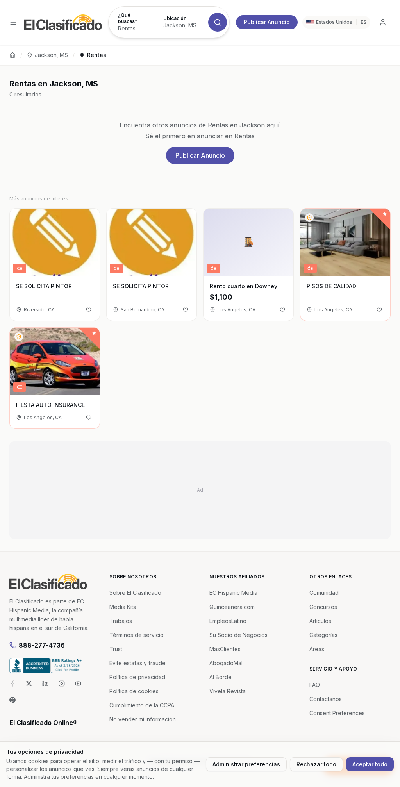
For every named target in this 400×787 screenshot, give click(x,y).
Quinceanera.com (232, 606)
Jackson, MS (51, 55)
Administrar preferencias (246, 764)
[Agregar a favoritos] (88, 309)
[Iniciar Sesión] (383, 22)
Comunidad (324, 592)
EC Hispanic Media (233, 592)
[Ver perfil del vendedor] (309, 217)
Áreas (316, 649)
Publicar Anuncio (267, 22)
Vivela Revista (227, 691)
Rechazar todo (316, 764)
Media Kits (122, 606)
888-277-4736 (42, 645)
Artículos (320, 620)
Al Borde (220, 677)
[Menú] (13, 22)
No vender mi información (142, 719)
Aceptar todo (370, 764)
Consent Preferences (337, 713)
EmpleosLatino (227, 620)
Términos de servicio (136, 635)
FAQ (314, 685)
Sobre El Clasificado (135, 592)
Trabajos (120, 620)
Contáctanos (325, 699)
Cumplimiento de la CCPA (141, 705)
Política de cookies (134, 691)
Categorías (323, 635)
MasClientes (225, 649)
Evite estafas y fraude (137, 663)
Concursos (323, 606)
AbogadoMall (226, 663)
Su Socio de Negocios (238, 635)
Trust (115, 649)
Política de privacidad (137, 677)
